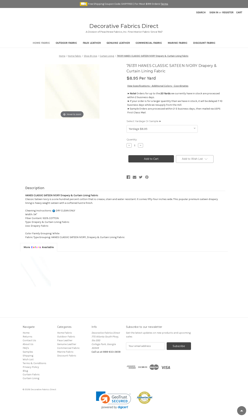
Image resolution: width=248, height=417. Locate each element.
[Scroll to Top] (241, 410)
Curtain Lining (31, 378)
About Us (28, 344)
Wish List (28, 359)
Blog (25, 370)
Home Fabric (41, 42)
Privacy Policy (31, 367)
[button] (113, 400)
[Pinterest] (147, 177)
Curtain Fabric (31, 374)
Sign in (214, 12)
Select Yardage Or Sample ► (144, 121)
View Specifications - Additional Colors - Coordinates (157, 85)
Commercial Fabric (149, 42)
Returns (27, 336)
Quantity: (132, 139)
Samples (28, 351)
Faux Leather (92, 42)
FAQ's (26, 348)
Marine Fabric (177, 42)
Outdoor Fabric (66, 42)
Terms (164, 3)
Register (227, 12)
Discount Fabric (204, 42)
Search (201, 12)
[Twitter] (141, 177)
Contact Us (29, 340)
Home (26, 332)
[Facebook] (128, 177)
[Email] (134, 177)
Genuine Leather (118, 42)
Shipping (28, 355)
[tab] (38, 247)
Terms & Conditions (34, 363)
